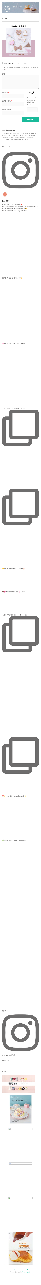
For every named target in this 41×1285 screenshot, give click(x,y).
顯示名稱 (5, 92)
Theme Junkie (26, 1272)
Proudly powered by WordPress (21, 1270)
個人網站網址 (6, 110)
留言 (4, 74)
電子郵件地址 (7, 101)
